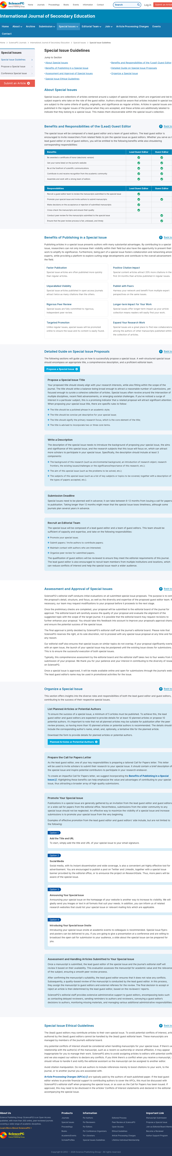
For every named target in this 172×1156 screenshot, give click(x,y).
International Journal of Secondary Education (50, 43)
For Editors (87, 1127)
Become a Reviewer (155, 1131)
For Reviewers (89, 1122)
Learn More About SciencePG (15, 1128)
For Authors (88, 1118)
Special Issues (67, 26)
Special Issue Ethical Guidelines (62, 78)
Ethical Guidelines (119, 1131)
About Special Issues (56, 62)
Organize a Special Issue (124, 73)
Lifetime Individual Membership (125, 1140)
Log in (147, 4)
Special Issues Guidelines (94, 1140)
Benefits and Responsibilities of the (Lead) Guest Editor (141, 62)
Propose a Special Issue (13, 66)
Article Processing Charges (132, 26)
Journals (40, 5)
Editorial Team (90, 26)
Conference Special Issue (14, 73)
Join (108, 26)
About (16, 26)
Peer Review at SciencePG (123, 1122)
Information (88, 5)
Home (30, 5)
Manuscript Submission (156, 1118)
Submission (46, 26)
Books (66, 5)
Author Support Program (157, 1135)
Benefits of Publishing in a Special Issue (66, 68)
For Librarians (89, 1135)
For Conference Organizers (95, 1131)
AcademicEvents (69, 1135)
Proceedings (54, 5)
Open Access (118, 1127)
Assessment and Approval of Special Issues (69, 73)
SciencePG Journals (17, 43)
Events (76, 5)
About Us (5, 1113)
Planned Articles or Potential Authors (72, 742)
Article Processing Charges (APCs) (64, 1076)
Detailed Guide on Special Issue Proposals (134, 68)
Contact (100, 5)
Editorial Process (119, 1118)
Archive (30, 26)
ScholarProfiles (68, 1140)
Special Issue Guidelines (100, 43)
